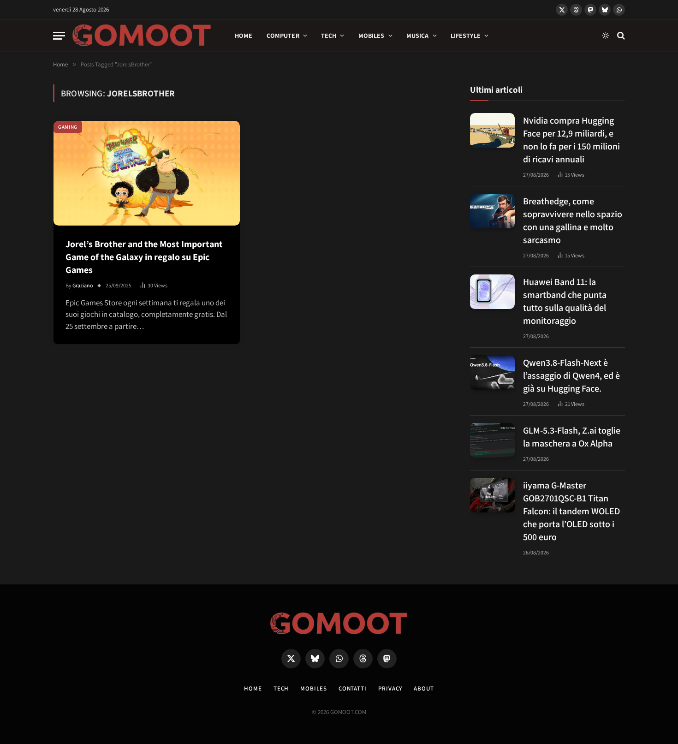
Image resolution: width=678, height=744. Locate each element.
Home (244, 35)
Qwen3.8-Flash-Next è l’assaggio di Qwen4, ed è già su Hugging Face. (571, 375)
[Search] (620, 35)
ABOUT (424, 688)
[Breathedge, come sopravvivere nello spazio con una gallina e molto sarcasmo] (492, 211)
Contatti (353, 688)
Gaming (67, 127)
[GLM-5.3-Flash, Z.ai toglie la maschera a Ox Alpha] (492, 440)
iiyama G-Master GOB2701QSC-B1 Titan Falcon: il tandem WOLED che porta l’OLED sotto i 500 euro (571, 511)
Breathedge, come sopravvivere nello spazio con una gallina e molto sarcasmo (572, 220)
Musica (417, 35)
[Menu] (59, 35)
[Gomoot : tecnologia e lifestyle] (142, 35)
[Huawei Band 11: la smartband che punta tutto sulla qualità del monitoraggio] (492, 291)
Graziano (82, 285)
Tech (329, 35)
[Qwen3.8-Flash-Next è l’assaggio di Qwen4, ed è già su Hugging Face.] (492, 372)
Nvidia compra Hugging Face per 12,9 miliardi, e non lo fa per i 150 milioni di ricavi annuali (571, 139)
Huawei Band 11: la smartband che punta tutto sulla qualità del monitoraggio (565, 301)
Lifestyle (466, 35)
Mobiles (371, 35)
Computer (283, 35)
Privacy (390, 688)
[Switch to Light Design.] (605, 35)
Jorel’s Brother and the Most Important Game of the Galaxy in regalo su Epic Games (144, 257)
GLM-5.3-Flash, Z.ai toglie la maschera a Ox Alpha (571, 436)
